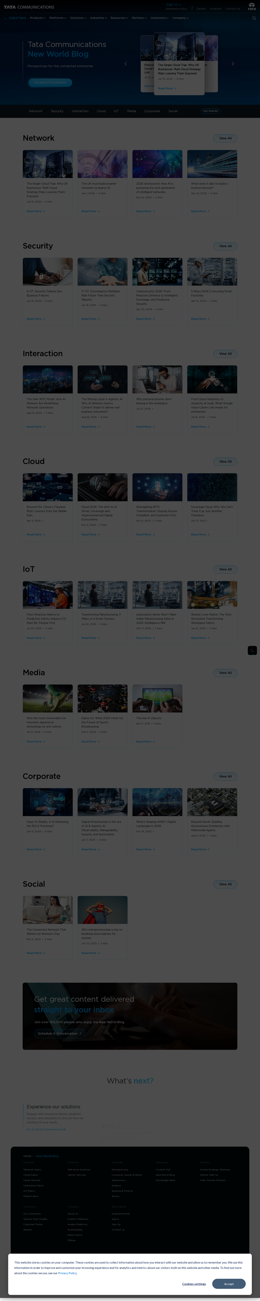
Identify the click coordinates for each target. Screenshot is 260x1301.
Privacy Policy (67, 1273)
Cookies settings (194, 1284)
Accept (229, 1284)
